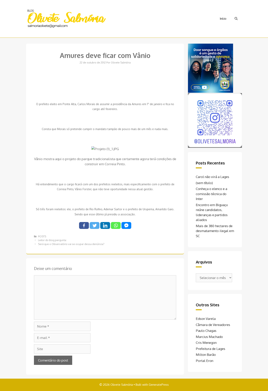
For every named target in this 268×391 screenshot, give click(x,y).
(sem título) (204, 183)
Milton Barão (206, 354)
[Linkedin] (105, 225)
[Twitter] (94, 225)
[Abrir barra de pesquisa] (236, 19)
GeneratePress (159, 384)
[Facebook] (84, 225)
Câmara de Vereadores (213, 325)
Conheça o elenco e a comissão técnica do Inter (211, 194)
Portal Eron (204, 361)
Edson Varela (206, 319)
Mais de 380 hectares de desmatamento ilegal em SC (215, 231)
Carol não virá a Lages (212, 177)
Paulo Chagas (206, 331)
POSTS (42, 236)
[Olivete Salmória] (66, 18)
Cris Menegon (206, 343)
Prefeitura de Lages (210, 349)
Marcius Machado (209, 337)
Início (223, 18)
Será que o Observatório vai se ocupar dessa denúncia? (71, 244)
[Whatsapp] (116, 225)
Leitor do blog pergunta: (52, 240)
